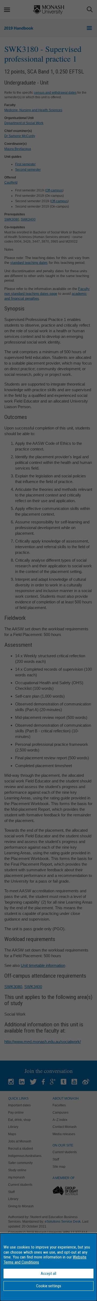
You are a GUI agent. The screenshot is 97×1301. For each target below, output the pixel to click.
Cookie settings (48, 1285)
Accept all (48, 1273)
